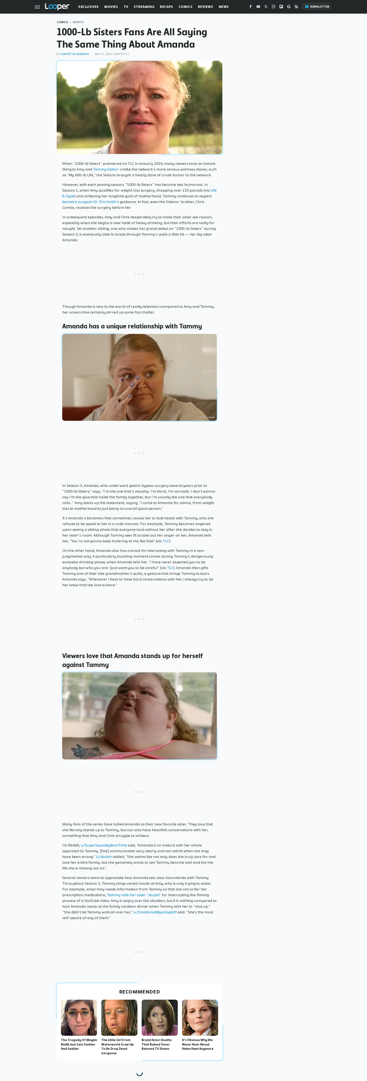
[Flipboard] (281, 7)
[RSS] (296, 7)
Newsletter (319, 6)
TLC (166, 541)
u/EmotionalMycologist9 (155, 912)
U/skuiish (104, 856)
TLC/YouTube (212, 150)
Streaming (144, 6)
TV (126, 6)
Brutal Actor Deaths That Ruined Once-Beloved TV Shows (157, 1044)
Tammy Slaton (106, 169)
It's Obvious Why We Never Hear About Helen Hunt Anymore (197, 1044)
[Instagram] (273, 7)
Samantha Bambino (75, 54)
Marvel (78, 22)
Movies (111, 6)
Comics (186, 6)
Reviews (205, 6)
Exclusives (88, 6)
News (224, 6)
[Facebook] (250, 7)
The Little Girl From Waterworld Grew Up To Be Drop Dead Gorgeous (117, 1046)
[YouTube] (258, 7)
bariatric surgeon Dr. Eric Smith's (90, 201)
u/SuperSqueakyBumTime (104, 845)
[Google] (289, 7)
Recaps (166, 6)
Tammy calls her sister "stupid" (134, 894)
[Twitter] (266, 7)
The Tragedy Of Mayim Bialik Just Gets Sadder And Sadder (79, 1044)
